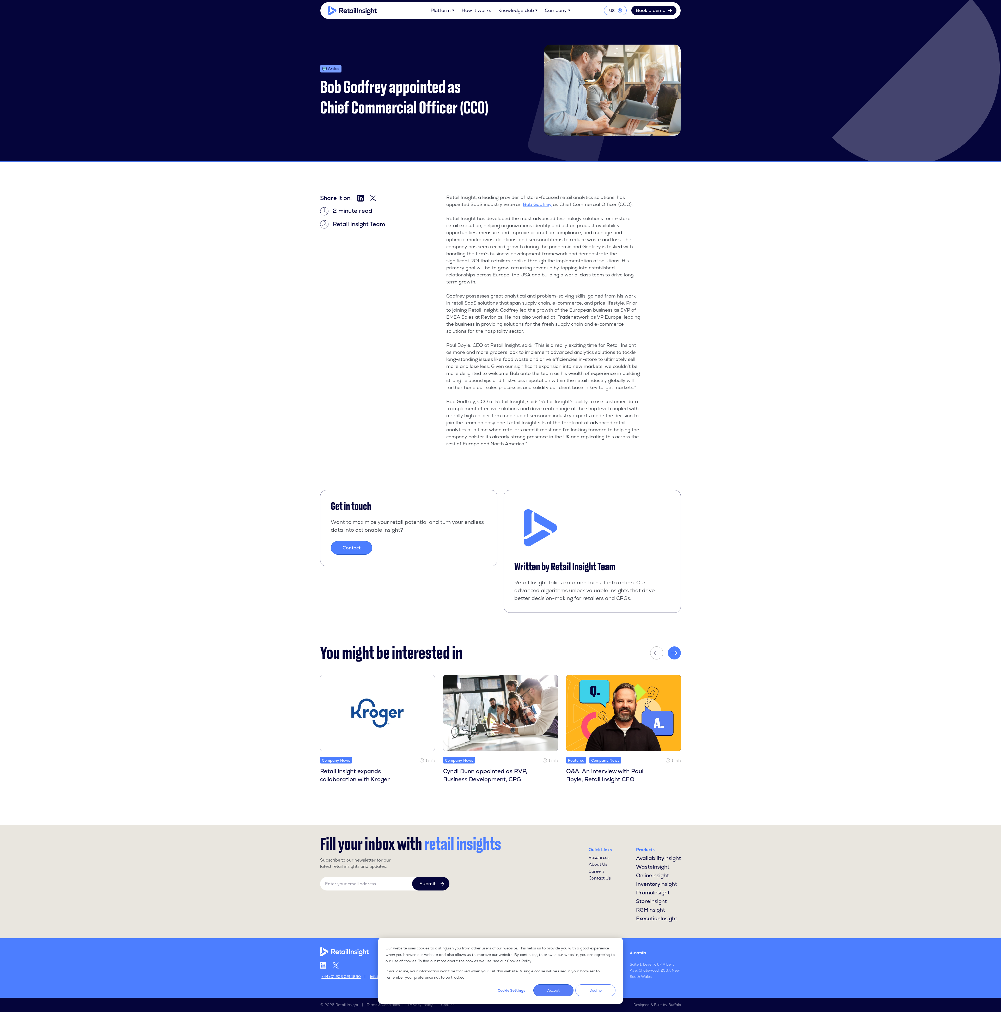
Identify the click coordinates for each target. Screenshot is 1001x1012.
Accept (553, 990)
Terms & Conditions (383, 1004)
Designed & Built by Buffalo (657, 1004)
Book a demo (651, 10)
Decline (595, 990)
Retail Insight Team (583, 566)
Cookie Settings (511, 990)
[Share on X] (373, 198)
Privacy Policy (420, 1004)
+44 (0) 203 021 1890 (341, 976)
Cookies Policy (519, 961)
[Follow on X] (336, 965)
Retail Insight (346, 1004)
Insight (658, 858)
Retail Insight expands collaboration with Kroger (355, 775)
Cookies (447, 1004)
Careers (597, 871)
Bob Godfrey (537, 204)
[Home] (352, 10)
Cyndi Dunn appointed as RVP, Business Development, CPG (485, 775)
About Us (598, 864)
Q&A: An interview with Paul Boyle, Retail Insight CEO (604, 775)
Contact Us (600, 878)
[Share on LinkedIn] (360, 198)
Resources (599, 857)
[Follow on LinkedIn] (323, 965)
